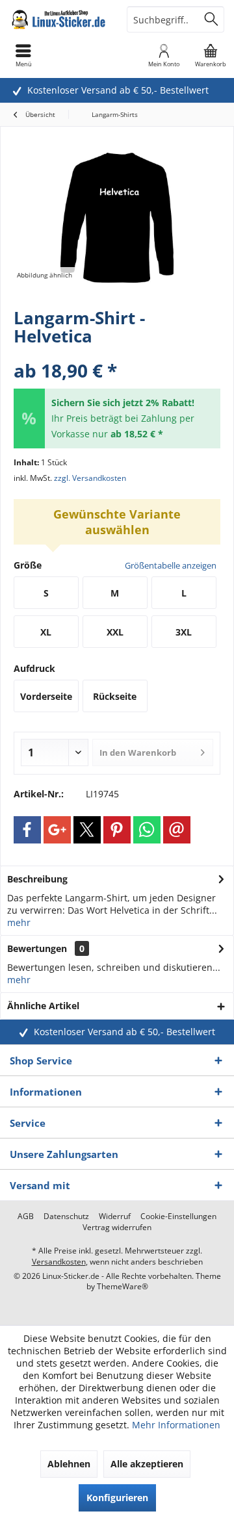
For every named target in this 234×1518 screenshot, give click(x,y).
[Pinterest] (117, 829)
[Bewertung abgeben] (117, 353)
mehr (19, 922)
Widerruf (115, 1216)
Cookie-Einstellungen (178, 1216)
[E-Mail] (176, 829)
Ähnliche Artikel (43, 1005)
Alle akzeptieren (146, 1464)
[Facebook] (27, 829)
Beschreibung (37, 879)
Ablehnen (68, 1464)
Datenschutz (66, 1216)
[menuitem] (210, 55)
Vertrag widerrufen (117, 1227)
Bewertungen (37, 948)
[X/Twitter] (87, 829)
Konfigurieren (117, 1497)
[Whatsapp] (147, 829)
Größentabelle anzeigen (170, 565)
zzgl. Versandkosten (90, 477)
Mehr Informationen (176, 1425)
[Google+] (57, 829)
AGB (26, 1216)
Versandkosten (59, 1261)
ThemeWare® (122, 1286)
